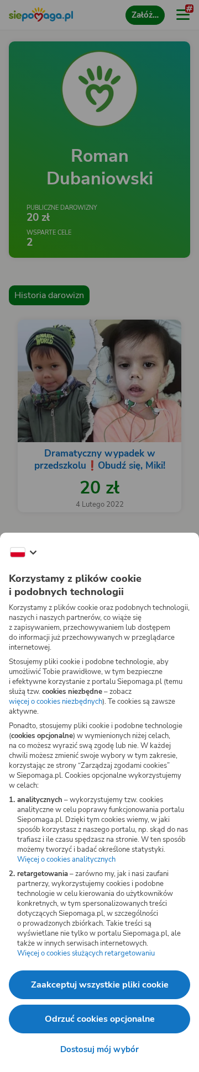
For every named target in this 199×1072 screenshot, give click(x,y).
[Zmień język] (23, 552)
